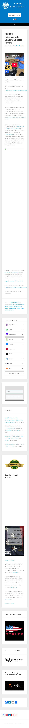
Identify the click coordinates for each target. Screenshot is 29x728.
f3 (11, 304)
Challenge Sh (8, 134)
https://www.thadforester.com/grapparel (16, 90)
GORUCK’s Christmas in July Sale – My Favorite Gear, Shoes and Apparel (14, 438)
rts (13, 134)
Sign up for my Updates (14, 397)
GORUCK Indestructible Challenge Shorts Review (13, 38)
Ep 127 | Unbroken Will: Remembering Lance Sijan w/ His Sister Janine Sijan (14, 420)
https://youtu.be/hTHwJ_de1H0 (14, 281)
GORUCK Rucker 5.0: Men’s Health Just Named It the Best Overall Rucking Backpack (13, 428)
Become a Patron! (10, 560)
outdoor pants (13, 306)
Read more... (16, 572)
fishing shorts (16, 304)
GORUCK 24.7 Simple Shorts (13, 272)
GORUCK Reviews (15, 302)
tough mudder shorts (14, 308)
